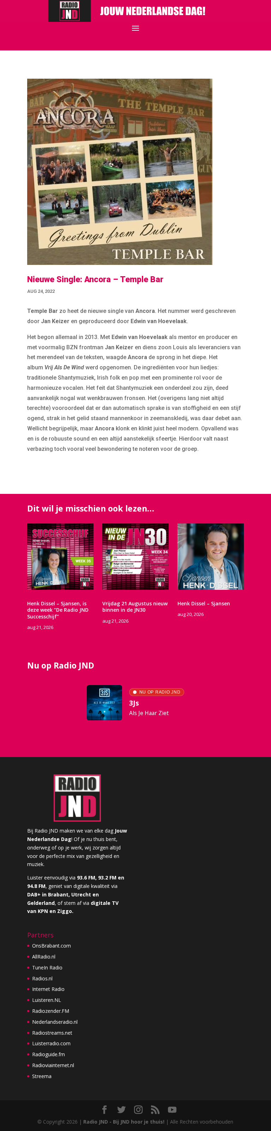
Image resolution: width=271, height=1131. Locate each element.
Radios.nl (42, 978)
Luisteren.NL (46, 1000)
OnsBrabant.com (51, 945)
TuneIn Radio (47, 967)
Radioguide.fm (48, 1054)
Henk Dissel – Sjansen (203, 603)
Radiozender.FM (50, 1011)
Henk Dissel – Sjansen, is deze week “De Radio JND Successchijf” (58, 609)
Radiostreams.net (52, 1032)
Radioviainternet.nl (53, 1065)
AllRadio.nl (43, 956)
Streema (42, 1076)
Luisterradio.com (51, 1043)
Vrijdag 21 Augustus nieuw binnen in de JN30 (135, 606)
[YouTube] (172, 1110)
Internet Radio (48, 989)
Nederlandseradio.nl (55, 1021)
